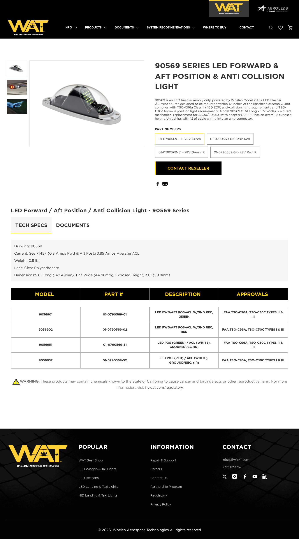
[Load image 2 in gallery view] (17, 87)
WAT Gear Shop (91, 460)
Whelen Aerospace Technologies (141, 530)
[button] (68, 27)
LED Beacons (89, 477)
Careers (156, 469)
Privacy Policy (160, 504)
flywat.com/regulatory (164, 387)
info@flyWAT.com (235, 459)
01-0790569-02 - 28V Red (230, 138)
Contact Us (158, 477)
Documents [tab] (73, 225)
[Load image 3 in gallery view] (17, 106)
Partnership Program (166, 486)
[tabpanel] (149, 304)
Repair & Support (163, 460)
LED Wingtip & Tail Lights (97, 469)
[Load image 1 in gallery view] (17, 68)
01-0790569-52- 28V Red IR (235, 152)
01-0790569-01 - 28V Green (179, 138)
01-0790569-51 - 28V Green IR (181, 152)
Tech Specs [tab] (31, 225)
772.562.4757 (231, 467)
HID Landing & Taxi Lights (98, 495)
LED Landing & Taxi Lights (98, 486)
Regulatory (158, 495)
